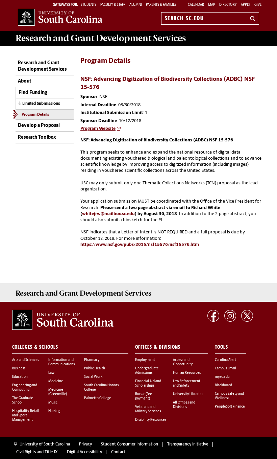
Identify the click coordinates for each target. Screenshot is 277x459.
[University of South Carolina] (63, 320)
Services (101, 38)
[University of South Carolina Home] (60, 17)
